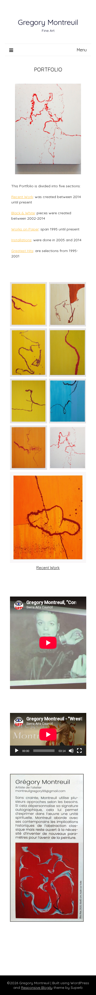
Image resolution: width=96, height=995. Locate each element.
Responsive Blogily (36, 987)
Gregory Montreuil (48, 22)
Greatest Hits (22, 250)
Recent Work (22, 196)
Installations (21, 240)
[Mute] (71, 750)
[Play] (16, 750)
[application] (48, 734)
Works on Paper (25, 229)
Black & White (23, 213)
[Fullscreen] (79, 750)
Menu (82, 49)
